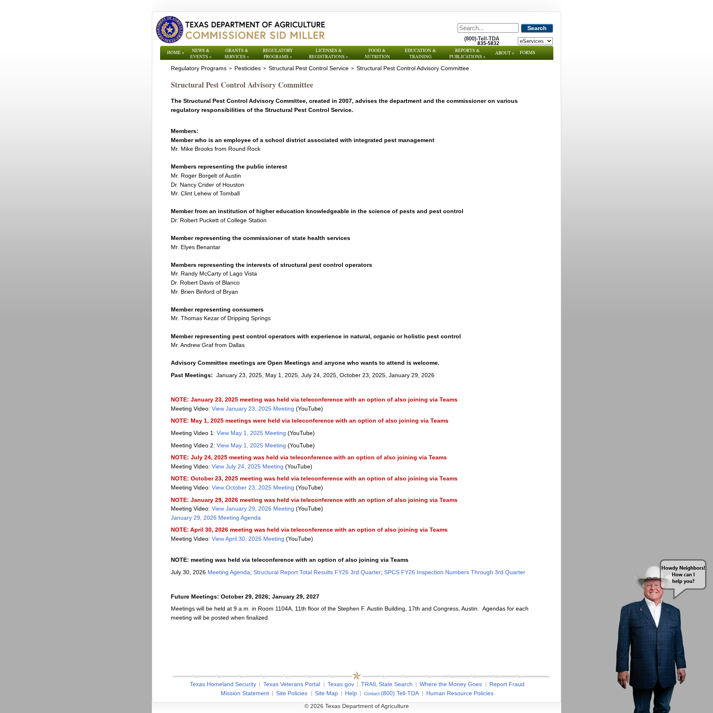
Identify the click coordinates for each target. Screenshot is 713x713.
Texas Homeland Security (223, 684)
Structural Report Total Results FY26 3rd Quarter (317, 572)
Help (351, 693)
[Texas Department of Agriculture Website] (240, 29)
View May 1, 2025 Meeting (251, 433)
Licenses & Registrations (328, 53)
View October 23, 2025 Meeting (253, 487)
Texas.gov (341, 684)
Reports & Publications (467, 53)
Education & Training (420, 53)
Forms (527, 52)
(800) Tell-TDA (400, 693)
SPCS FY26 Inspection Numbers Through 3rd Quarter (454, 572)
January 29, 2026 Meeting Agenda (216, 517)
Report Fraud (506, 684)
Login (467, 706)
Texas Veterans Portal (291, 684)
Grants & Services (236, 53)
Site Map (326, 693)
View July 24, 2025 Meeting (247, 466)
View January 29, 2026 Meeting (253, 508)
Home (175, 52)
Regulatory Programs (278, 53)
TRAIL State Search (387, 684)
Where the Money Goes (451, 684)
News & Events (201, 53)
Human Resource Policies (459, 693)
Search (537, 28)
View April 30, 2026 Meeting (248, 538)
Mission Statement (245, 693)
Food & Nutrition (377, 53)
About (505, 53)
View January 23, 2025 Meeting (253, 408)
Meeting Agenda (229, 572)
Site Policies (291, 693)
